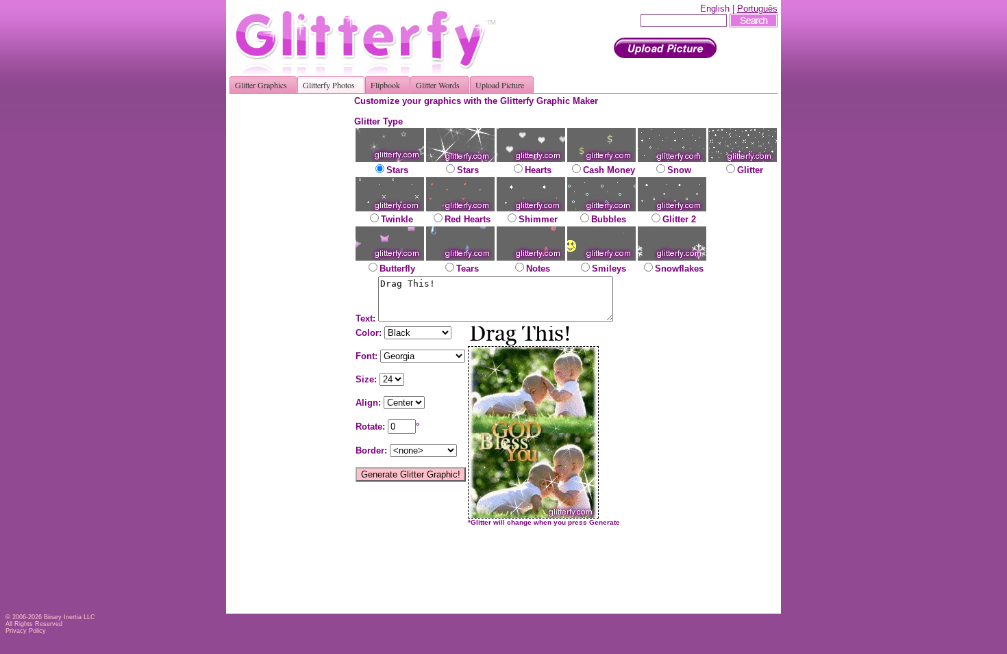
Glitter (750, 170)
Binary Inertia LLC (69, 617)
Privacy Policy (25, 630)
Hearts (538, 170)
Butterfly (397, 268)
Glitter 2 (679, 219)
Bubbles (608, 219)
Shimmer (538, 219)
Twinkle (397, 219)
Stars (397, 170)
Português (757, 8)
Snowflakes (679, 268)
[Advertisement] (296, 301)
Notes (538, 268)
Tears (467, 268)
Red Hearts (467, 219)
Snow (679, 170)
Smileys (609, 268)
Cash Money (609, 170)
